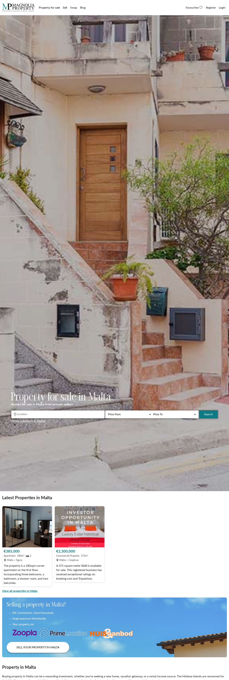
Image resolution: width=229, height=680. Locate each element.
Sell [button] (65, 7)
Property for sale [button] (49, 7)
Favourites (192, 7)
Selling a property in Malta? (28, 421)
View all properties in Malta (19, 591)
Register (211, 7)
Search (208, 414)
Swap (73, 7)
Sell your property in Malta (37, 647)
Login (222, 7)
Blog (83, 7)
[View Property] (27, 526)
